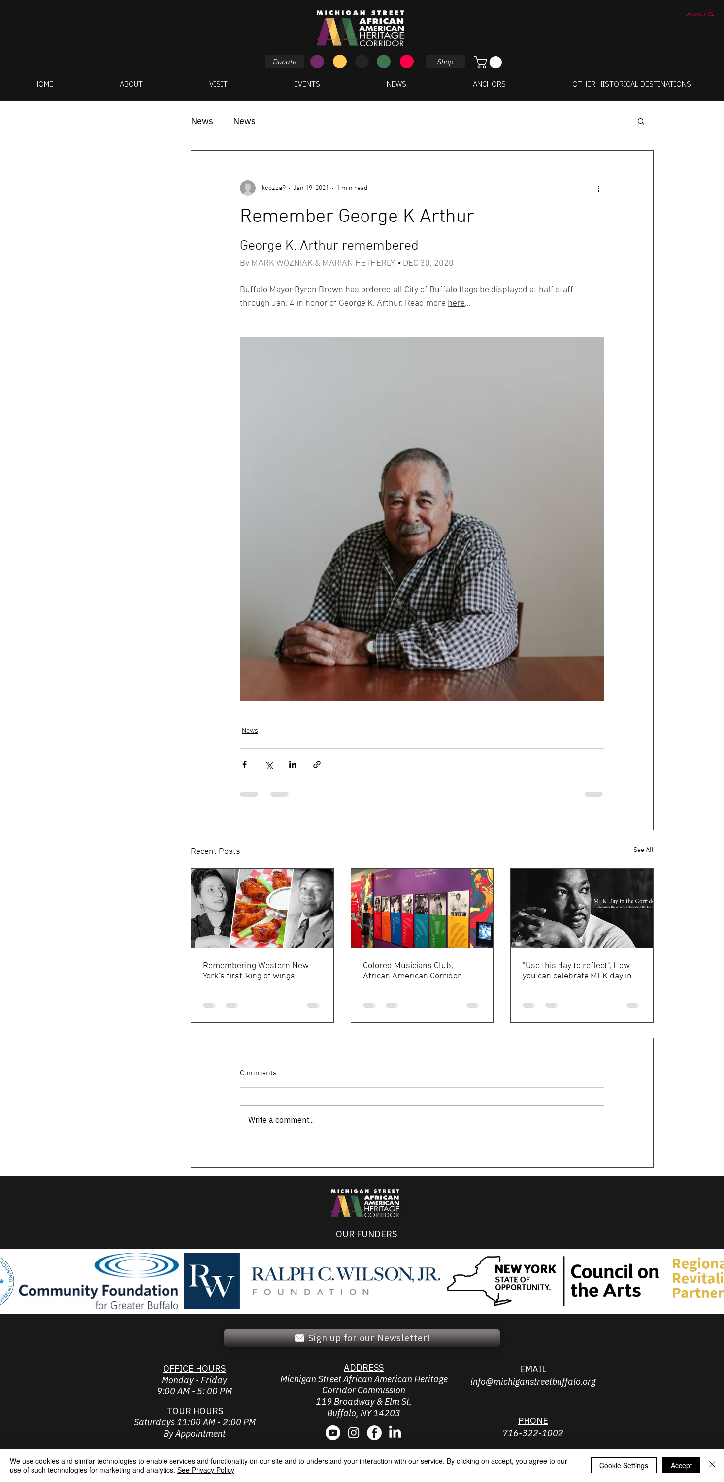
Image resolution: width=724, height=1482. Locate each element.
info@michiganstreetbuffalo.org (532, 1381)
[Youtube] (333, 1432)
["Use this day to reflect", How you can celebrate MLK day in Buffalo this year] (582, 908)
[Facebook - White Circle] (374, 1432)
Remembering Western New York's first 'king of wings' (256, 971)
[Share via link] (317, 764)
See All (643, 850)
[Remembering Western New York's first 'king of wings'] (262, 908)
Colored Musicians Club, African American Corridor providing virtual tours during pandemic (418, 971)
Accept (681, 1465)
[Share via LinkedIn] (292, 764)
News (202, 120)
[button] (489, 62)
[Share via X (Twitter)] (268, 764)
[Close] (712, 1465)
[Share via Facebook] (244, 764)
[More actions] (598, 188)
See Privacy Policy (205, 1470)
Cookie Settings (623, 1465)
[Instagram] (353, 1432)
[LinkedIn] (395, 1432)
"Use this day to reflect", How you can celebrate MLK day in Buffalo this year (577, 971)
